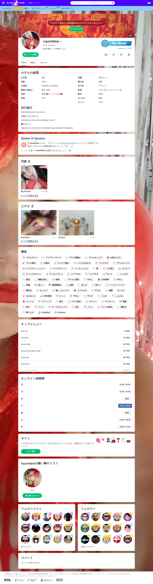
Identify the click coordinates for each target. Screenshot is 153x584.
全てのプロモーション (39, 8)
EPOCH (75, 574)
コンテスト (52, 8)
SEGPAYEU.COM (85, 574)
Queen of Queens (68, 143)
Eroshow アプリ (68, 8)
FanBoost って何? (124, 48)
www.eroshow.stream (40, 574)
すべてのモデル (7, 8)
